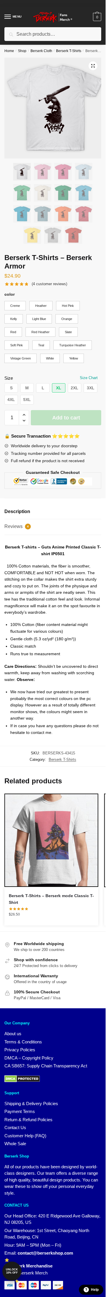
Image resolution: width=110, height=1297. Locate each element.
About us (12, 1033)
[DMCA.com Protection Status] (22, 1080)
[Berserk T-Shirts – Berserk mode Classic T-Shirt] (51, 840)
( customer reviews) (49, 284)
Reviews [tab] (16, 526)
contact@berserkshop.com (45, 1252)
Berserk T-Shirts (68, 51)
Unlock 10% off (12, 1271)
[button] (93, 65)
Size (8, 378)
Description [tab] (17, 511)
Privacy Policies (19, 1049)
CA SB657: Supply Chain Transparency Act (45, 1065)
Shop (22, 51)
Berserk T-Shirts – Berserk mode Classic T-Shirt (51, 899)
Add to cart (66, 418)
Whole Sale (15, 1143)
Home (9, 51)
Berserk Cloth (41, 51)
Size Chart (89, 378)
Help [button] (95, 1290)
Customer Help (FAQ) (25, 1135)
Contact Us (15, 1127)
